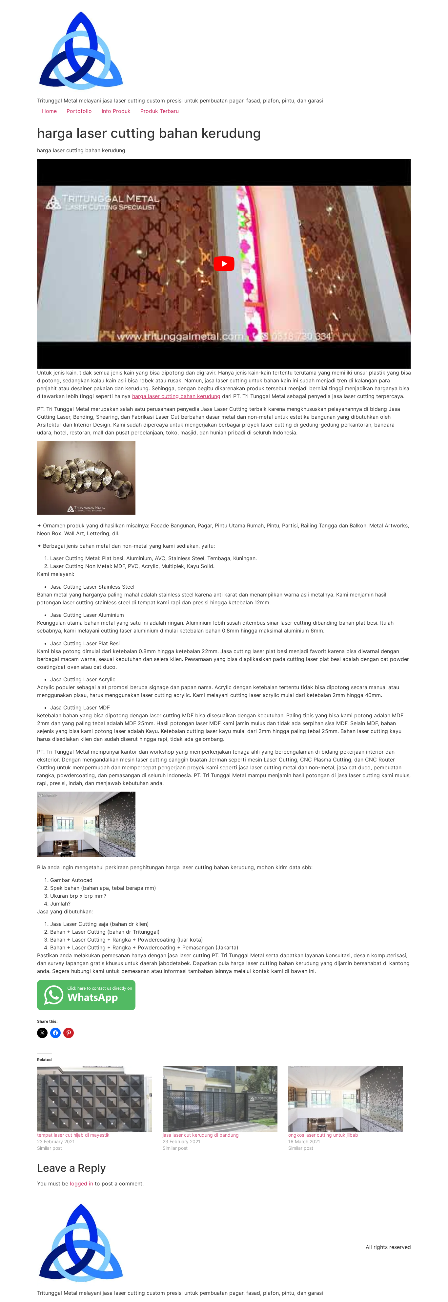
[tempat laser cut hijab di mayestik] (96, 1099)
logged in (81, 1183)
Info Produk (116, 111)
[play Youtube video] (224, 264)
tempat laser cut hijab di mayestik (73, 1135)
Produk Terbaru (159, 111)
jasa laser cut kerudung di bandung (201, 1135)
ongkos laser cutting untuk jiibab (323, 1135)
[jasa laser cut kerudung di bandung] (222, 1099)
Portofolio (79, 111)
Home (49, 111)
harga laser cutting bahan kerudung (176, 396)
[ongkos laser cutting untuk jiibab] (347, 1099)
